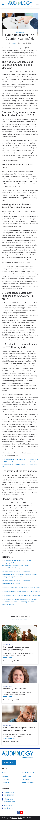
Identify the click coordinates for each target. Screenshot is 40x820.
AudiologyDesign (17, 818)
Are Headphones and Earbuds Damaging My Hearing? (16, 648)
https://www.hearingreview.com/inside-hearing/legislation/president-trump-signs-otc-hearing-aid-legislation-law (19, 574)
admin (14, 43)
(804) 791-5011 (9, 795)
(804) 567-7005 (9, 801)
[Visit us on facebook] (18, 812)
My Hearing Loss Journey (14, 688)
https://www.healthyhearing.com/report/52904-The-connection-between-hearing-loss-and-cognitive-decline (19, 601)
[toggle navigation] (37, 4)
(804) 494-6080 (9, 808)
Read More (7, 658)
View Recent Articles (19, 619)
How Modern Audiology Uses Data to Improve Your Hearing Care (19, 729)
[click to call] (3, 4)
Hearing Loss (7, 686)
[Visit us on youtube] (21, 812)
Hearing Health (8, 644)
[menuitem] (10, 773)
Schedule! (8, 762)
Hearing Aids (20, 32)
